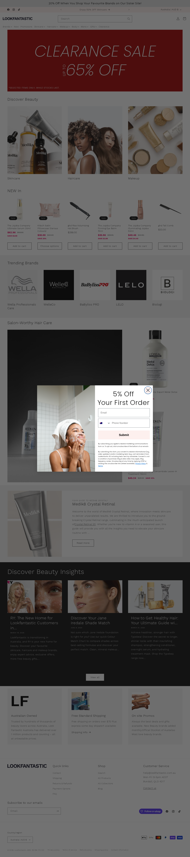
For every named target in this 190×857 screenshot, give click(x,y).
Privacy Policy (140, 463)
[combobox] (104, 423)
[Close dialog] (148, 390)
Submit (124, 435)
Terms (100, 466)
